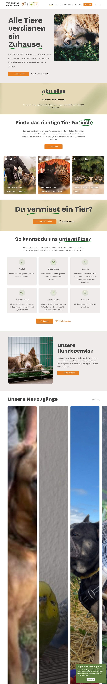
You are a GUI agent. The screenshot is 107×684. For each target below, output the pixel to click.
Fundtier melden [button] (68, 222)
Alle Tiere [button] (95, 399)
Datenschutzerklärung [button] (83, 675)
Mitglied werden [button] (65, 321)
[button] (19, 73)
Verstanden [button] (91, 679)
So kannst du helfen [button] (42, 74)
